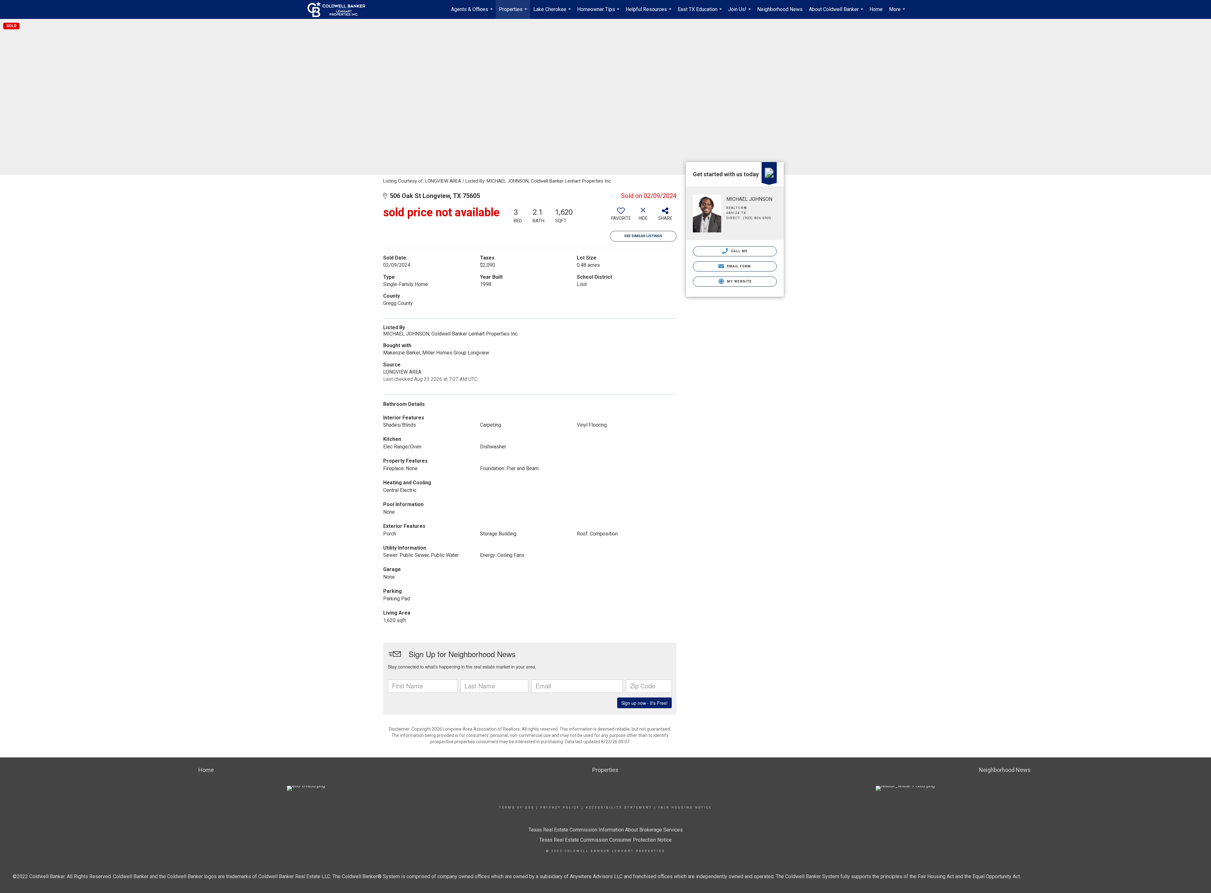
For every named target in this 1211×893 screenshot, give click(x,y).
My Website (739, 281)
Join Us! (740, 12)
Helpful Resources (649, 12)
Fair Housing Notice (685, 807)
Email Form (738, 266)
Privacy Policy (560, 807)
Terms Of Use (516, 807)
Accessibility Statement (619, 807)
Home (876, 9)
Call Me (738, 251)
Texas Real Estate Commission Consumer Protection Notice (605, 840)
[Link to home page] (339, 9)
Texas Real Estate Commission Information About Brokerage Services (606, 830)
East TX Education (700, 12)
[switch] (621, 216)
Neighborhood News (780, 9)
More (898, 12)
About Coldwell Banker (837, 12)
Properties (514, 12)
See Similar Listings (643, 236)
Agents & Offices (472, 12)
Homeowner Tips (599, 12)
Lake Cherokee (552, 12)
